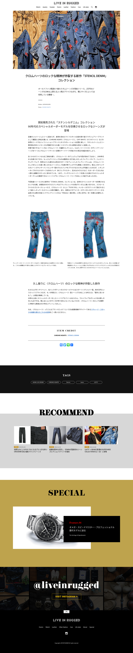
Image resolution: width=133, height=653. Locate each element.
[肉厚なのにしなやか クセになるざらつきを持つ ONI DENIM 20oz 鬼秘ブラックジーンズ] (30, 435)
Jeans (82, 382)
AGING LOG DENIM (38, 382)
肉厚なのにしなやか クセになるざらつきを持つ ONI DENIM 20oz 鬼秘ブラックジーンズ (30, 450)
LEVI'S (96, 382)
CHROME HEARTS (46, 107)
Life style (86, 7)
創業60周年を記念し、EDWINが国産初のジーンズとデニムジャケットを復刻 (65, 450)
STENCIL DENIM (73, 335)
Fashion (73, 7)
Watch (38, 7)
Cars (79, 7)
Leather (66, 7)
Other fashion (63, 627)
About (85, 627)
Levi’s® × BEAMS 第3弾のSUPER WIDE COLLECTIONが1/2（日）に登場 (98, 450)
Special (91, 627)
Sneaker (52, 7)
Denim (59, 7)
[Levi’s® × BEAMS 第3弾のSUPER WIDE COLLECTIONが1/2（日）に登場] (101, 435)
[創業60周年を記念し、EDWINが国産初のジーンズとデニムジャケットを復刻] (66, 435)
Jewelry (45, 7)
